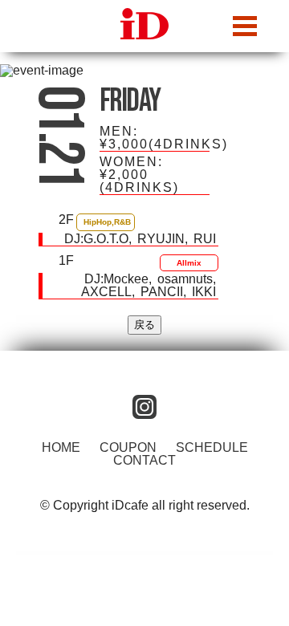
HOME (61, 447)
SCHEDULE (212, 447)
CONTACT (144, 460)
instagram (144, 407)
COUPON (128, 447)
